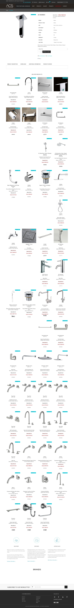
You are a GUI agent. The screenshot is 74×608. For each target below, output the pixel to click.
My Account (42, 2)
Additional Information (34, 64)
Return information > (31, 561)
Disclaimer (38, 601)
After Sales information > (52, 560)
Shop (33, 6)
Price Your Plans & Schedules (23, 6)
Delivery (23, 598)
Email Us (35, 2)
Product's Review (47, 64)
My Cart (47, 2)
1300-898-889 (27, 2)
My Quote (53, 2)
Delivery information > (11, 561)
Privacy (37, 599)
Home (7, 10)
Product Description (12, 64)
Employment (38, 596)
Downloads (23, 64)
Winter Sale (58, 6)
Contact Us (33, 14)
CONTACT (65, 6)
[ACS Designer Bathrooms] (10, 6)
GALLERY (45, 6)
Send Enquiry (49, 55)
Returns (23, 599)
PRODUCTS (39, 6)
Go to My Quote (42, 55)
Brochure (23, 596)
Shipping (59, 16)
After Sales (24, 601)
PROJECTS (51, 6)
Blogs (37, 602)
